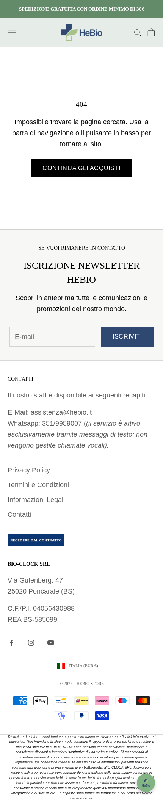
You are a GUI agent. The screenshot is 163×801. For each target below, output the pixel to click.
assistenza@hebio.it (61, 412)
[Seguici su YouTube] (51, 642)
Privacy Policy (29, 470)
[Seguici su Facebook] (11, 642)
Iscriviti (127, 336)
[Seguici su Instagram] (31, 642)
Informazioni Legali (36, 499)
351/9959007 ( (64, 423)
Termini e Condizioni (38, 485)
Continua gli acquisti (81, 168)
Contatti (19, 514)
